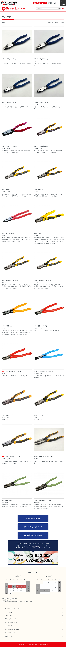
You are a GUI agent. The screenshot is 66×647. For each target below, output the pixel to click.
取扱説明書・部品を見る (34, 535)
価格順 (57, 22)
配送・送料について (10, 619)
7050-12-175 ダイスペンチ (9, 59)
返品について (8, 626)
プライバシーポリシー (11, 632)
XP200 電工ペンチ (39, 233)
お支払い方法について (11, 622)
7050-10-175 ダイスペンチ (41, 59)
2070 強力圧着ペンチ (8, 233)
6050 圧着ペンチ (39, 189)
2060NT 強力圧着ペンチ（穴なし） (44, 500)
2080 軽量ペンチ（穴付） (41, 326)
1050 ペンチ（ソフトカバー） (10, 146)
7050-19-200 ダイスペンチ (9, 102)
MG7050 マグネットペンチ (12, 456)
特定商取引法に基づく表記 (12, 629)
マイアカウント (9, 612)
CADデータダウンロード (34, 527)
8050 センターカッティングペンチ (43, 371)
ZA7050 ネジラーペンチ (41, 415)
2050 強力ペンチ (7, 189)
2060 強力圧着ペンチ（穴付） (10, 280)
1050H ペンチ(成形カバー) (41, 146)
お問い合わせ (8, 636)
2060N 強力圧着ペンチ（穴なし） (43, 280)
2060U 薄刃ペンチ (7, 326)
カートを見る (8, 615)
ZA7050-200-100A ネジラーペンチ (44, 456)
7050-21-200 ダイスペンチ (41, 102)
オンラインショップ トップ (12, 608)
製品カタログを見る (34, 518)
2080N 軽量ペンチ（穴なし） (12, 371)
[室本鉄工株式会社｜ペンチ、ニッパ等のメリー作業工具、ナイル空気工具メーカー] (9, 3)
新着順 (62, 22)
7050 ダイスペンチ (7, 415)
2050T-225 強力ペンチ (8, 500)
